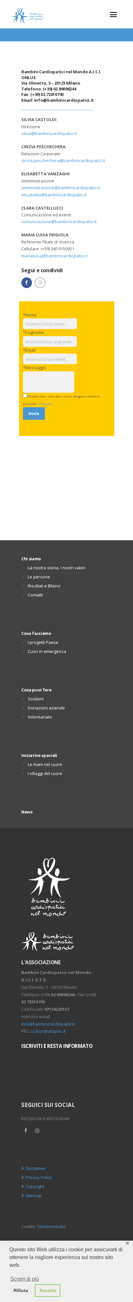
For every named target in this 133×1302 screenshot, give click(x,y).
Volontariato (40, 717)
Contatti (35, 595)
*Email (29, 350)
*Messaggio (34, 367)
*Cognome (33, 332)
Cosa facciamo (36, 633)
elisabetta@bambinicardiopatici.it (54, 195)
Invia (34, 413)
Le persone (39, 577)
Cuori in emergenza (47, 651)
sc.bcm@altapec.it (48, 1031)
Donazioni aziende (46, 708)
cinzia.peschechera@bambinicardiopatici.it (63, 160)
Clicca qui (46, 404)
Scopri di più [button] (24, 1279)
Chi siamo (31, 559)
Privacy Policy (39, 1177)
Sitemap (34, 1195)
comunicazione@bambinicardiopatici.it (59, 221)
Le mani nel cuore (45, 764)
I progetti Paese (43, 642)
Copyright (35, 1186)
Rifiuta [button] (21, 1290)
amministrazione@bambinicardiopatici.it (60, 188)
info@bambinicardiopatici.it (64, 100)
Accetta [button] (47, 1290)
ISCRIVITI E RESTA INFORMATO (56, 1045)
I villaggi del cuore (45, 773)
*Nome (30, 315)
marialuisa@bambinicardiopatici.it (54, 256)
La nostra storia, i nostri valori (57, 568)
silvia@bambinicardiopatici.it (49, 133)
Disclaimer (36, 1168)
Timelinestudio (51, 1226)
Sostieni (36, 699)
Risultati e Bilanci (44, 586)
